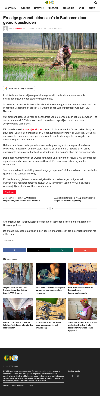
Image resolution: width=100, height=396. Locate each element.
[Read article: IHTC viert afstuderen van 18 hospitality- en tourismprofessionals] (83, 274)
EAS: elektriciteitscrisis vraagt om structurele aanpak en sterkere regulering (74, 199)
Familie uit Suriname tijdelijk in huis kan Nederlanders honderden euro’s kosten (18, 325)
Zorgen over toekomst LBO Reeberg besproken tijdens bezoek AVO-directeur (21, 199)
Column (92, 8)
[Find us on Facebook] (69, 376)
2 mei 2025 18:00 (33, 28)
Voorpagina (10, 8)
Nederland (53, 8)
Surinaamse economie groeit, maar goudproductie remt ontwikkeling (48, 325)
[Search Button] (95, 2)
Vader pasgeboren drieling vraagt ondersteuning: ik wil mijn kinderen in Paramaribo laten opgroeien (82, 326)
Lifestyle (39, 8)
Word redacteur (18, 385)
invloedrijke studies (32, 129)
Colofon (30, 385)
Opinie (81, 8)
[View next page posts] (52, 208)
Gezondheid (68, 8)
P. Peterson (17, 28)
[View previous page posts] (48, 208)
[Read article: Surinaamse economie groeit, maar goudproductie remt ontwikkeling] (51, 309)
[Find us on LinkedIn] (73, 376)
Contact (6, 385)
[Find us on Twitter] (78, 376)
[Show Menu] (4, 2)
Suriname (25, 8)
